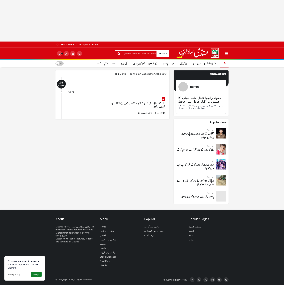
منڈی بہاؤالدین (210, 63)
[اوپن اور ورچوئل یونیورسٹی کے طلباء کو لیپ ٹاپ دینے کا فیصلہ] (201, 165)
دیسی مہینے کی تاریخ (154, 231)
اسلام (114, 63)
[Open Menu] (227, 53)
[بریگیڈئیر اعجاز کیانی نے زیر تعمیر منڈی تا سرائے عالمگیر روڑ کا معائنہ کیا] (201, 181)
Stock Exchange (108, 256)
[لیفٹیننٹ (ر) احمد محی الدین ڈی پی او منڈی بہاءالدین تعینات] (201, 134)
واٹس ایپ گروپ (107, 252)
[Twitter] (205, 279)
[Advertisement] (89, 21)
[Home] (224, 63)
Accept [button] (36, 274)
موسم (106, 63)
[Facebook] (192, 279)
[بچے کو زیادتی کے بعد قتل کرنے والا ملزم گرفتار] (201, 149)
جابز (172, 63)
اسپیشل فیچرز (195, 226)
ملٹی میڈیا (124, 64)
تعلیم (191, 235)
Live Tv (103, 265)
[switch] (59, 63)
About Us (167, 279)
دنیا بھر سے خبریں (108, 239)
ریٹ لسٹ (196, 64)
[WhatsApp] (199, 279)
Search (163, 53)
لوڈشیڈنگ (183, 64)
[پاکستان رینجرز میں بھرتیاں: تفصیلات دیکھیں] (201, 196)
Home (103, 226)
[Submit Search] (79, 53)
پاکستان (165, 64)
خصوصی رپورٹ (139, 64)
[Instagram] (212, 279)
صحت (99, 63)
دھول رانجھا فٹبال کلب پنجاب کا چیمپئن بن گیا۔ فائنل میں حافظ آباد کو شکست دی (199, 101)
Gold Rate (105, 261)
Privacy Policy (14, 274)
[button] (72, 53)
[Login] (66, 53)
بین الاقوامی (152, 63)
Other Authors (217, 74)
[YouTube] (219, 279)
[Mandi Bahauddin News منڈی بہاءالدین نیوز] (197, 53)
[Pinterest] (226, 279)
